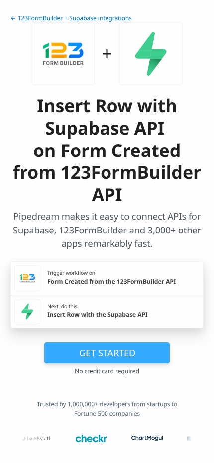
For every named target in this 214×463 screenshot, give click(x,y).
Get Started (107, 352)
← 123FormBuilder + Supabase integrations (71, 18)
